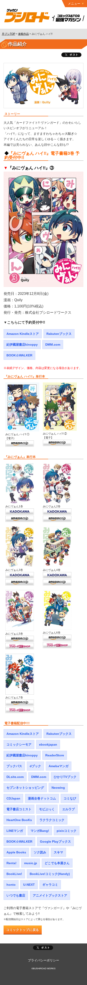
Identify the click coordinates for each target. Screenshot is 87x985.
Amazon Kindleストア (22, 334)
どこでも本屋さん (57, 863)
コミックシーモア (18, 744)
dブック (35, 766)
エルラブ (68, 809)
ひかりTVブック (65, 777)
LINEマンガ (14, 831)
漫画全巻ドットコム (42, 798)
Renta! (11, 863)
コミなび (70, 798)
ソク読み (40, 852)
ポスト (43, 947)
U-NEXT (29, 884)
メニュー (74, 3)
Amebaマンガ (58, 766)
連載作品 (23, 33)
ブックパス (14, 766)
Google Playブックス (55, 841)
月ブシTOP (8, 33)
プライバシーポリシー (43, 960)
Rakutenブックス (59, 334)
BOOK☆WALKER (19, 355)
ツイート (71, 55)
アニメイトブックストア (50, 895)
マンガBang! (40, 831)
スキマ (58, 852)
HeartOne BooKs (19, 820)
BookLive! (14, 874)
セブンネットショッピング (25, 787)
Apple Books (16, 852)
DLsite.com (15, 777)
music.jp (30, 863)
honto (11, 884)
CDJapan (13, 798)
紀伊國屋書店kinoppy (22, 344)
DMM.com (52, 344)
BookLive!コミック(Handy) (50, 874)
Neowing (58, 787)
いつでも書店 (15, 895)
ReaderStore (54, 755)
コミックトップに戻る (22, 930)
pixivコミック (67, 831)
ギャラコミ (50, 884)
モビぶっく (47, 809)
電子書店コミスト (18, 809)
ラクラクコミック (51, 820)
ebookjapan (48, 744)
